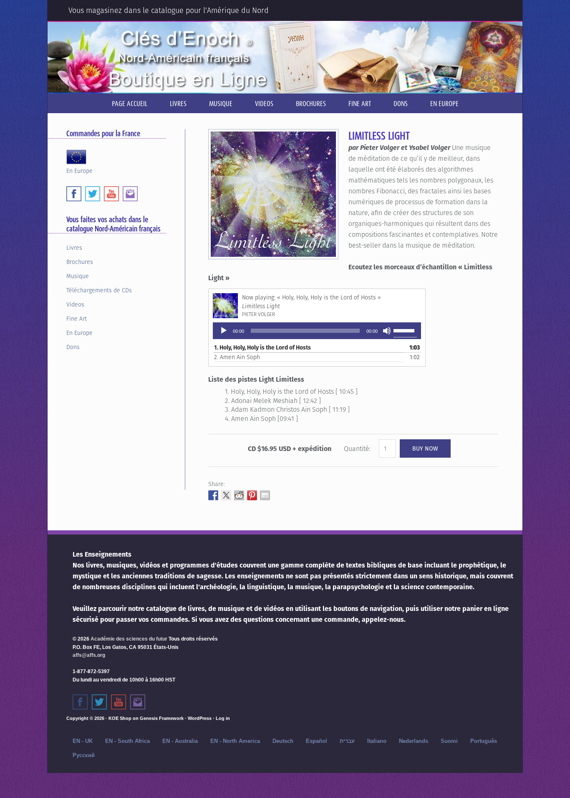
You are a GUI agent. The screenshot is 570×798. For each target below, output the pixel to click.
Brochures (79, 262)
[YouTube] (111, 193)
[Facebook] (73, 193)
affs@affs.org (89, 655)
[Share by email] (265, 495)
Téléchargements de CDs (99, 290)
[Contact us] (130, 193)
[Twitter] (92, 193)
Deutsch (282, 741)
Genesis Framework (162, 718)
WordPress (200, 718)
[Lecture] (223, 331)
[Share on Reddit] (239, 495)
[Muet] (387, 331)
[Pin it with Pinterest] (252, 495)
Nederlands (413, 741)
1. (262, 347)
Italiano (376, 741)
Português (483, 741)
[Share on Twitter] (226, 495)
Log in (223, 718)
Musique (77, 276)
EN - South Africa (127, 741)
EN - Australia (180, 741)
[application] (317, 330)
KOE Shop (119, 718)
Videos (75, 304)
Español (316, 741)
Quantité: (357, 448)
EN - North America (235, 741)
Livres (74, 247)
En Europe (79, 170)
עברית (347, 741)
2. (237, 357)
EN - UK (83, 741)
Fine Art (76, 318)
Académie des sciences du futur (129, 639)
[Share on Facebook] (213, 495)
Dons (73, 347)
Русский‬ (84, 755)
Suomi (449, 741)
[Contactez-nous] (137, 701)
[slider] (405, 329)
